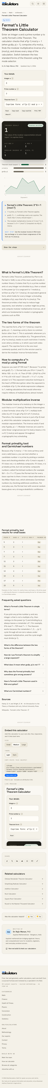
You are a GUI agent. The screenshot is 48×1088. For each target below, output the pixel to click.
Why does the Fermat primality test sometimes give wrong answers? (19, 673)
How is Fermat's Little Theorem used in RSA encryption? (20, 682)
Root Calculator (10, 894)
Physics (4, 1007)
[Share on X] (12, 861)
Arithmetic (18, 13)
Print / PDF (37, 111)
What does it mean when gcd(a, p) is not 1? (22, 664)
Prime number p (10, 89)
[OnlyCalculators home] (10, 3)
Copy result (15, 111)
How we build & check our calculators (22, 949)
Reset (7, 111)
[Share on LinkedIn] (17, 861)
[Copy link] (37, 861)
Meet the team (7, 1057)
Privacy (4, 1044)
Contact (4, 1040)
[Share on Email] (32, 861)
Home (4, 13)
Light (8, 755)
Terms (4, 1048)
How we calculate (8, 1061)
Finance (4, 999)
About (4, 1028)
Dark (14, 755)
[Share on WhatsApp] (27, 861)
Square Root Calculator (13, 899)
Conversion (6, 1011)
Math (10, 13)
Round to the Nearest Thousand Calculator (20, 904)
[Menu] (43, 4)
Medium (16, 745)
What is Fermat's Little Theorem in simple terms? (22, 608)
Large (24, 745)
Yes (30, 917)
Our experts (6, 1036)
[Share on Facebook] (7, 861)
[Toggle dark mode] (38, 4)
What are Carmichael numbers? (17, 691)
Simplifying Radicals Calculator (16, 884)
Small (8, 745)
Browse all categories (9, 1065)
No (38, 917)
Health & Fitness (7, 1003)
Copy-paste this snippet (16, 760)
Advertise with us (8, 1069)
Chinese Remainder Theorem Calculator (18, 879)
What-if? (8, 114)
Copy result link (26, 111)
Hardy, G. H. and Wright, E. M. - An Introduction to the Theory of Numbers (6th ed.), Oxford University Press (20, 705)
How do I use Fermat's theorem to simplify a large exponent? (22, 656)
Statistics (5, 1019)
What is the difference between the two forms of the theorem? (21, 646)
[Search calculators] (32, 4)
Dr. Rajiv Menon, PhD (11, 66)
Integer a (7, 78)
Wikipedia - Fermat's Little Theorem (14, 710)
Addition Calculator (12, 889)
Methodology (6, 1032)
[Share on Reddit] (22, 861)
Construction (6, 1015)
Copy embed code (11, 775)
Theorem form (9, 100)
